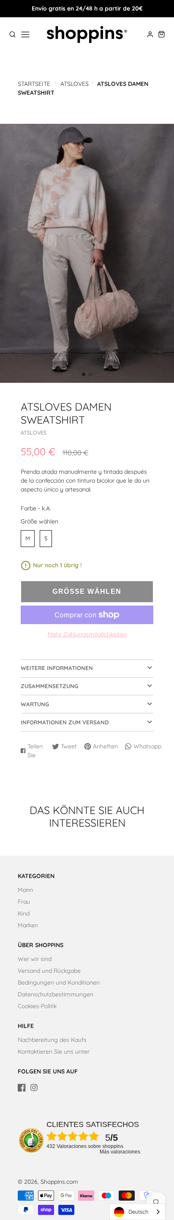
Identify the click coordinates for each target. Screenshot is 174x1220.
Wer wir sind (35, 959)
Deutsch (138, 1211)
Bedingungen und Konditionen (59, 982)
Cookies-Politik (37, 1006)
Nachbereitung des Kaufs (52, 1040)
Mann (25, 890)
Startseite (34, 84)
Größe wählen (39, 521)
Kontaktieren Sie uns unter (54, 1051)
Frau (24, 901)
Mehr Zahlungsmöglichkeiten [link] (87, 634)
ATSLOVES (74, 84)
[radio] (28, 538)
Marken (28, 925)
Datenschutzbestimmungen (55, 994)
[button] (83, 374)
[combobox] (137, 1212)
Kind (24, 913)
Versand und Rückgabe (49, 970)
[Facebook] (22, 1088)
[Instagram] (34, 1088)
